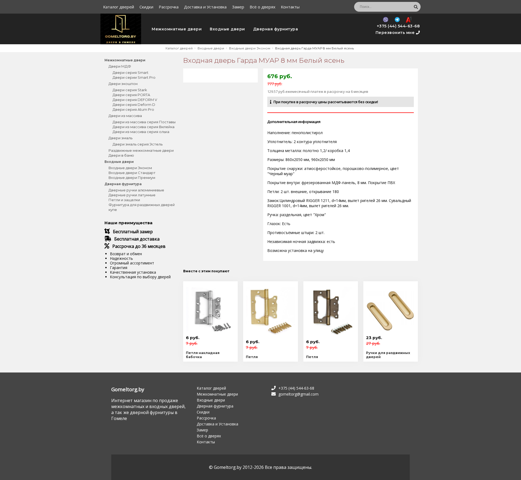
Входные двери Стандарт (132, 172)
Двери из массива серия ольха (141, 132)
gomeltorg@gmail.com (298, 394)
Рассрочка (169, 7)
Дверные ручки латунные (132, 195)
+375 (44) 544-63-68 (398, 26)
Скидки (146, 7)
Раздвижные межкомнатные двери (141, 150)
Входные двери (227, 29)
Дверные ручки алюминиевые (136, 190)
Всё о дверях (262, 7)
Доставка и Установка (205, 7)
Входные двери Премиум (132, 177)
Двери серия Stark (130, 90)
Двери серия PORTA (131, 95)
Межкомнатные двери (177, 29)
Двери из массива (125, 115)
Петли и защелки (124, 200)
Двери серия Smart (130, 72)
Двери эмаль (120, 138)
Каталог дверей (118, 7)
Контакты (290, 7)
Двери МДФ (120, 66)
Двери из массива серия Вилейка (143, 127)
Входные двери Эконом (130, 168)
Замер (238, 7)
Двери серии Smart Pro (134, 77)
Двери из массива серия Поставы (144, 122)
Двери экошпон (123, 83)
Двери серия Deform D (134, 104)
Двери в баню (121, 155)
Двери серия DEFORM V (135, 99)
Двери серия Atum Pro (133, 109)
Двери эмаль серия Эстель (138, 144)
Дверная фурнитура (275, 29)
